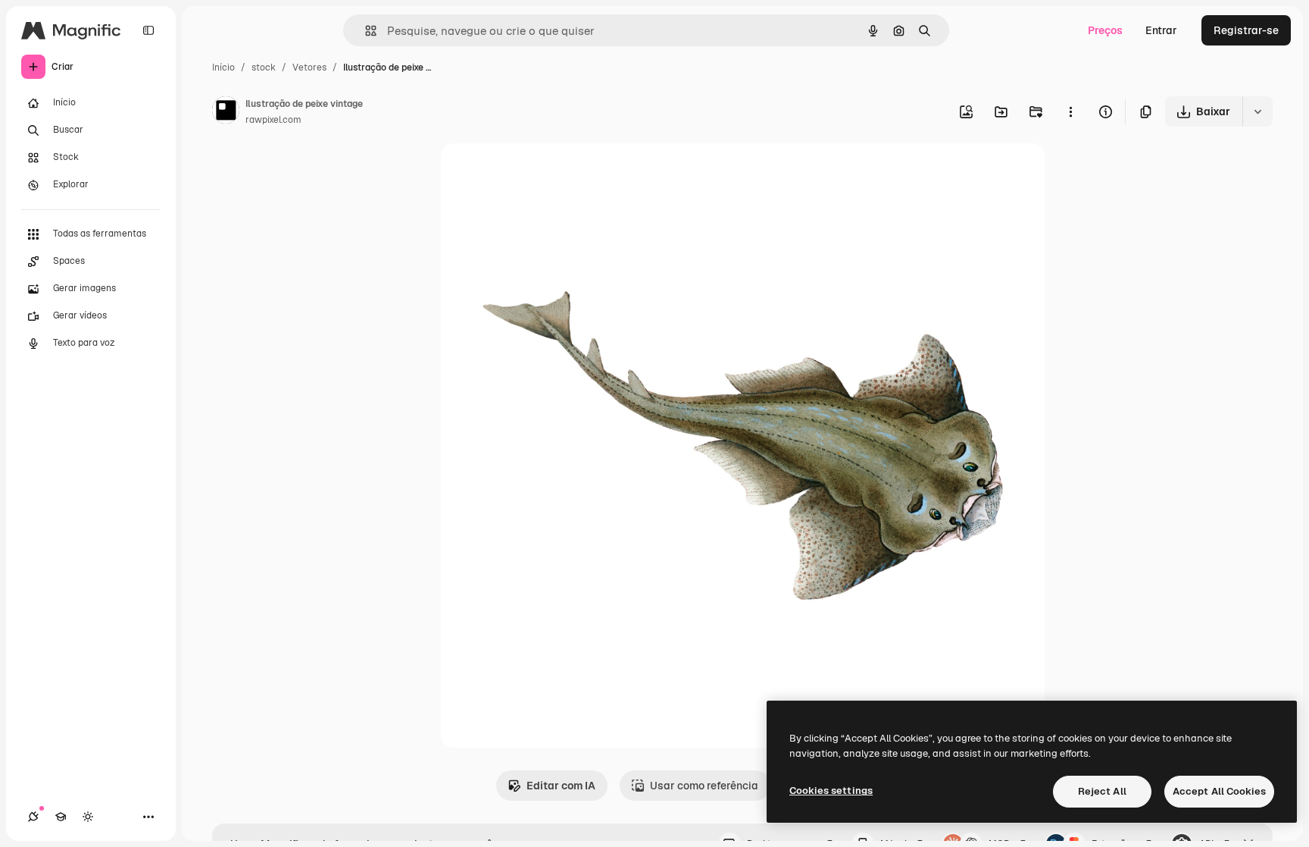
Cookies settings (831, 790)
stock (263, 67)
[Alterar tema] (88, 817)
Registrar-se (1246, 30)
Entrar (1161, 30)
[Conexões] (33, 817)
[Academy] (60, 817)
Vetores (309, 67)
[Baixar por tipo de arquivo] (1257, 111)
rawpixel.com (273, 120)
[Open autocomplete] (365, 30)
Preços (1105, 30)
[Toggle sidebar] (148, 30)
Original (538, 172)
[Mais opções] (1070, 111)
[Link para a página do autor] (225, 112)
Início (223, 67)
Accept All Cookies (1219, 791)
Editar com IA (560, 785)
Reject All (1102, 791)
